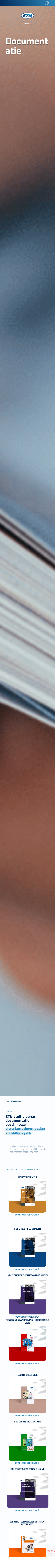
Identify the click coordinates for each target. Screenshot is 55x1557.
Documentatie (16, 1101)
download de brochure (26, 1214)
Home (7, 1101)
